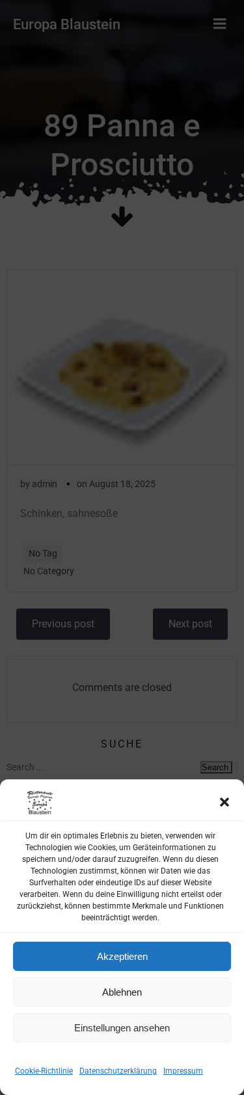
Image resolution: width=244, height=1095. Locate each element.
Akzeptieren (122, 956)
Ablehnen (122, 992)
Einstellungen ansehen (122, 1027)
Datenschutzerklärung (118, 1071)
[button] (224, 802)
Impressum (183, 1071)
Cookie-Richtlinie (44, 1071)
